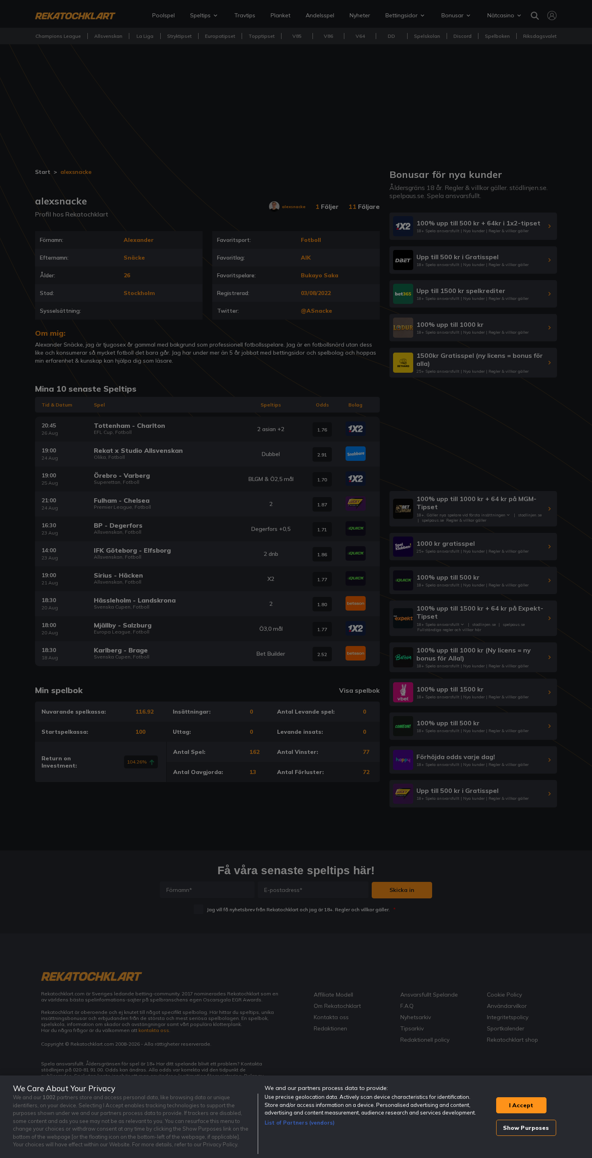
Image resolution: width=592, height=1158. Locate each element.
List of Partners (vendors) (300, 1122)
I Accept (521, 1105)
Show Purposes (526, 1127)
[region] (296, 1116)
